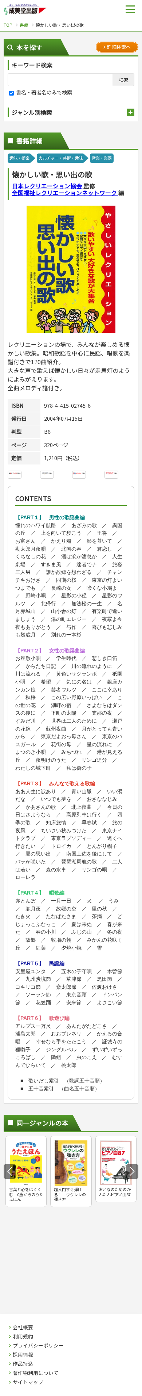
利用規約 (23, 1336)
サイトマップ (28, 1382)
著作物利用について (36, 1373)
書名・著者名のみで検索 (43, 92)
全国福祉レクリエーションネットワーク (65, 192)
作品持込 (23, 1363)
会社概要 (23, 1327)
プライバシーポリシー (38, 1345)
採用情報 (23, 1354)
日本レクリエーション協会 (47, 185)
